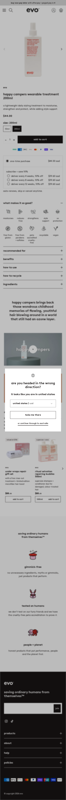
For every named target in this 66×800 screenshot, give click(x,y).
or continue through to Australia (33, 423)
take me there (33, 415)
